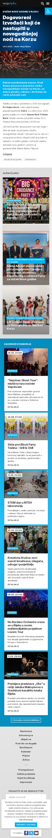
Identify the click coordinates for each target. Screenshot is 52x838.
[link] (48, 11)
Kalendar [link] (26, 751)
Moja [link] (9, 3)
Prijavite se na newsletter (26, 791)
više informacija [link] (26, 819)
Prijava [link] (26, 755)
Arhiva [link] (26, 759)
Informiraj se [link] (26, 735)
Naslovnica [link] (26, 731)
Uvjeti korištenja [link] (26, 778)
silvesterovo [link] (30, 159)
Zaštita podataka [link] (26, 774)
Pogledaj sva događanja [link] (26, 720)
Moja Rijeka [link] (25, 47)
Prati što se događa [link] (26, 743)
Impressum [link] (26, 782)
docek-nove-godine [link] (12, 159)
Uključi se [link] (26, 739)
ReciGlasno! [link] (26, 747)
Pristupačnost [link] (26, 769)
